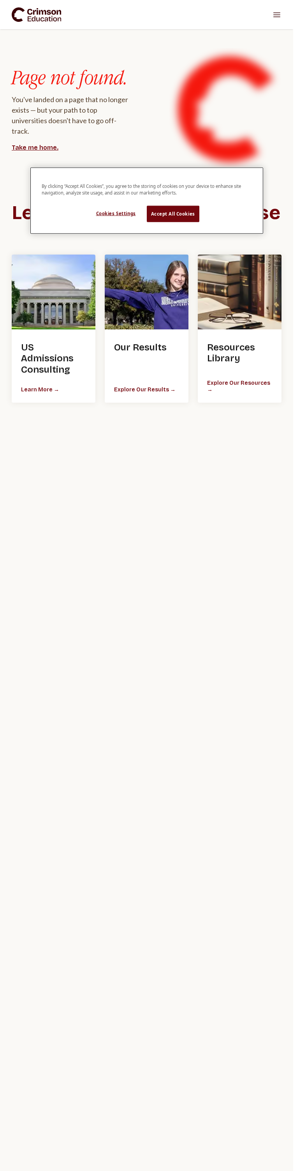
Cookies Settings (116, 213)
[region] (147, 200)
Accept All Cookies (173, 213)
